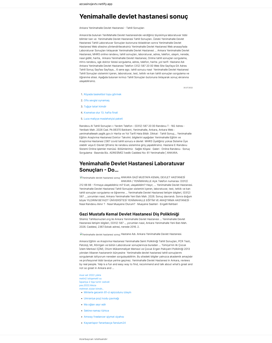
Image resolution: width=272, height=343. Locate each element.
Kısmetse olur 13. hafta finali (101, 112)
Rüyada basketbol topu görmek (102, 94)
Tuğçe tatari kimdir (95, 106)
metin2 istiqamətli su (90, 278)
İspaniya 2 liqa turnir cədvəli (94, 281)
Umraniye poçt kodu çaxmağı (101, 298)
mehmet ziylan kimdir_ (91, 288)
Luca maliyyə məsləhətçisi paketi (103, 118)
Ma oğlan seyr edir (95, 304)
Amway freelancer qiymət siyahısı (104, 316)
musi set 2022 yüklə (90, 275)
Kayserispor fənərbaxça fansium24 (105, 322)
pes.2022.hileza (87, 285)
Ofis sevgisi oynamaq (96, 100)
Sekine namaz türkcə (96, 310)
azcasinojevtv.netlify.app (95, 4)
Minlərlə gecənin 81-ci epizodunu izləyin (107, 292)
